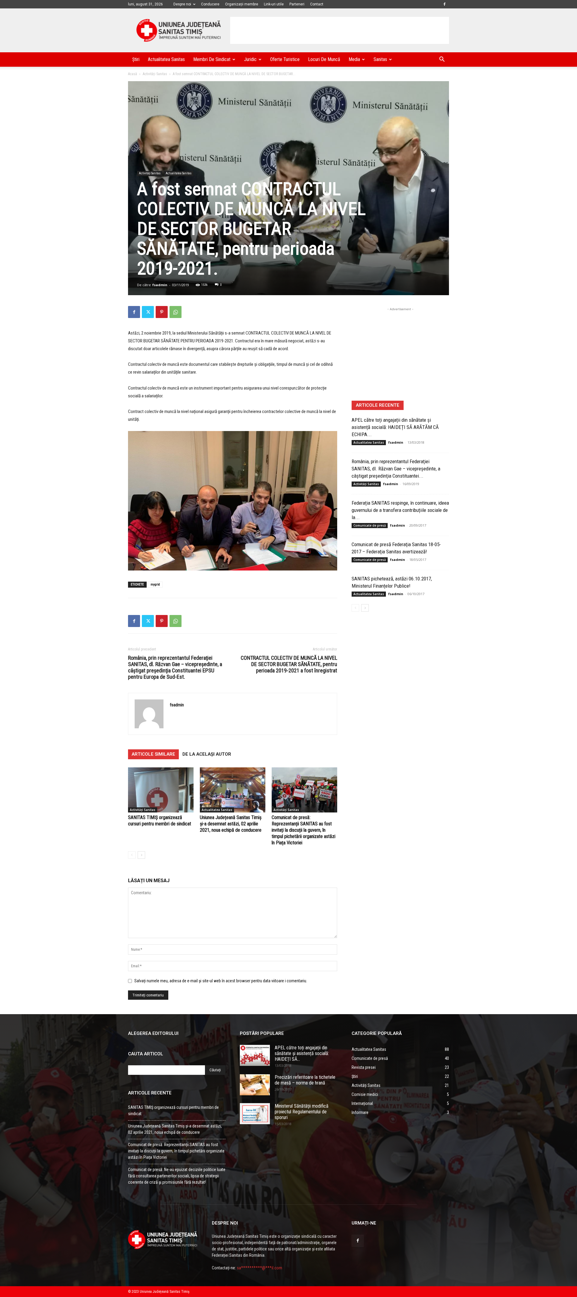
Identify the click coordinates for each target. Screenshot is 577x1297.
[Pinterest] (162, 312)
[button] (442, 60)
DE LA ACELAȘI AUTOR (206, 754)
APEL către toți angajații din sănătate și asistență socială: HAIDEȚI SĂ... (302, 1053)
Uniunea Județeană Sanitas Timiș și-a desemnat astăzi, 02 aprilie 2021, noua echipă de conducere (230, 824)
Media (354, 59)
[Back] (132, 855)
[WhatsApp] (175, 312)
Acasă (132, 74)
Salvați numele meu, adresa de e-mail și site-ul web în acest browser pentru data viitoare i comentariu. (220, 980)
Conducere (210, 4)
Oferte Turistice (285, 59)
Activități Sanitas (155, 74)
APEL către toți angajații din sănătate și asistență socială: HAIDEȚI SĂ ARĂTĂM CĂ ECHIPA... (395, 427)
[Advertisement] (339, 30)
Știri (135, 59)
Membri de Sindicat (211, 59)
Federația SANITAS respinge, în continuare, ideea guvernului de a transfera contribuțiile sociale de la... (400, 510)
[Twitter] (148, 312)
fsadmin (159, 285)
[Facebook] (444, 4)
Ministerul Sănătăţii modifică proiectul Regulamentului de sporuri (301, 1111)
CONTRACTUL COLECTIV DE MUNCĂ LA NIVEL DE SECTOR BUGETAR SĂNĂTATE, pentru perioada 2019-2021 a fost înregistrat (289, 664)
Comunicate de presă (369, 525)
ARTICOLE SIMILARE (153, 754)
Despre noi (182, 4)
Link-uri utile (274, 4)
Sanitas (380, 59)
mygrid (155, 584)
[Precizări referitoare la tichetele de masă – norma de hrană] (255, 1084)
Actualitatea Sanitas (166, 59)
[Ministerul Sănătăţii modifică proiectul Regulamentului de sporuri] (255, 1113)
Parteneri (296, 4)
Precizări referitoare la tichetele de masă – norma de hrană (305, 1080)
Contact (316, 4)
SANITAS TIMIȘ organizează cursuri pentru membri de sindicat (173, 1110)
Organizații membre (241, 4)
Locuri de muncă (324, 59)
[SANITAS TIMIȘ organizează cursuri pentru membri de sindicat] (161, 789)
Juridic (250, 59)
